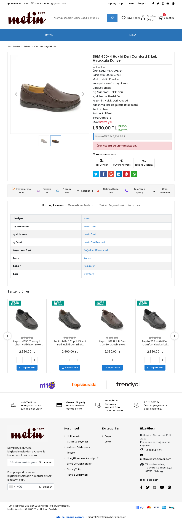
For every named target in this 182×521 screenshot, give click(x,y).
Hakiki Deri (90, 226)
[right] (174, 336)
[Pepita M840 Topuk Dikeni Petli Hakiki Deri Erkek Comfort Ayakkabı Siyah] (69, 318)
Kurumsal (71, 428)
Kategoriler (111, 428)
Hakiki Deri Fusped (94, 242)
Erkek (87, 218)
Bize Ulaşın (148, 428)
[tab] (53, 205)
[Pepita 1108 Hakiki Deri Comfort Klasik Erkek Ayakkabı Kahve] (112, 318)
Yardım (130, 3)
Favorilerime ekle (106, 154)
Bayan (108, 436)
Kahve (87, 258)
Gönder (47, 462)
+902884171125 (153, 450)
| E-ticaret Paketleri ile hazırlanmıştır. (91, 517)
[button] (166, 18)
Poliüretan (89, 266)
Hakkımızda (74, 436)
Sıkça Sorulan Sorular (79, 463)
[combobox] (12, 487)
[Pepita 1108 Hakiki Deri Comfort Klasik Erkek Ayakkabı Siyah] (155, 318)
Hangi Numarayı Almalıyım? (83, 458)
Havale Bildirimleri (77, 474)
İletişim (142, 3)
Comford (89, 274)
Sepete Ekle (29, 367)
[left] (7, 336)
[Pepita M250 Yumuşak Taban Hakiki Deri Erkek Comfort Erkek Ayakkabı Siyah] (27, 318)
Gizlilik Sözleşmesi (77, 441)
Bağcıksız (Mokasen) (96, 250)
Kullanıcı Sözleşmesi (78, 447)
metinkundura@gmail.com (155, 459)
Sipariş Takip (115, 3)
